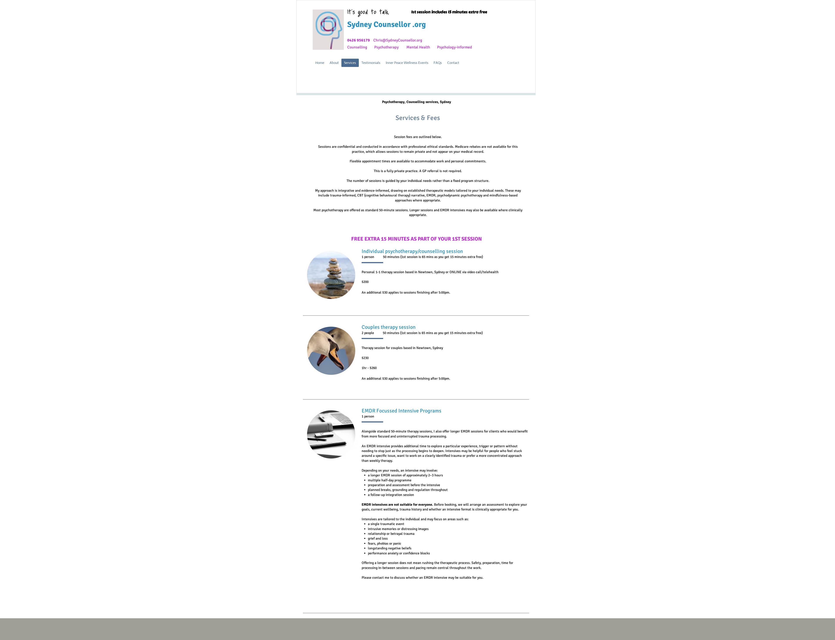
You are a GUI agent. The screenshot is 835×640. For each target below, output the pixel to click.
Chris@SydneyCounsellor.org (397, 40)
